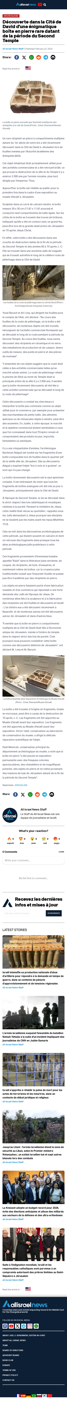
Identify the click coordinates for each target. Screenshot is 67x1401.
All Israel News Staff (13, 48)
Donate (6, 1365)
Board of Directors (12, 1350)
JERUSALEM (20, 785)
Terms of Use (9, 1370)
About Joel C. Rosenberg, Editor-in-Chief (23, 1335)
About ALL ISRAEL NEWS (14, 1340)
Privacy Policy (10, 1375)
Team (4, 1345)
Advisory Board (10, 1355)
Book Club (7, 1360)
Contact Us (8, 1380)
